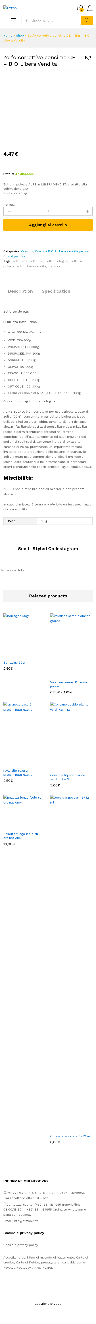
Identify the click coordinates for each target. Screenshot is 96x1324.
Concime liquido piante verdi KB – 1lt (67, 777)
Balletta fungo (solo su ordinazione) (20, 836)
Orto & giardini (14, 256)
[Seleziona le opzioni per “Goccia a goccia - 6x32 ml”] (66, 1128)
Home (7, 35)
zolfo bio (36, 261)
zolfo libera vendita (31, 266)
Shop (20, 35)
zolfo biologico (56, 261)
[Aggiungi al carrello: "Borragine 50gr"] (19, 655)
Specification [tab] (56, 291)
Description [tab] (20, 291)
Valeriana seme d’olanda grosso (68, 684)
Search (87, 20)
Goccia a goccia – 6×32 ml (70, 1136)
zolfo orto (56, 266)
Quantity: (9, 205)
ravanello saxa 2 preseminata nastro (18, 772)
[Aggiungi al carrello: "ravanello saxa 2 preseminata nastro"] (19, 763)
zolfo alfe (20, 261)
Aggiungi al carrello (48, 224)
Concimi (27, 251)
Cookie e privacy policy (20, 1245)
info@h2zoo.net (26, 1221)
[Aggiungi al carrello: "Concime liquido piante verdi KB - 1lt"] (66, 767)
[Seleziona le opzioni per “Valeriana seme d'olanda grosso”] (66, 675)
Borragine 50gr (14, 662)
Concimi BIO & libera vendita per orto (63, 251)
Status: (8, 174)
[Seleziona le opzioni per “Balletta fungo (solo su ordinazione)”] (19, 826)
